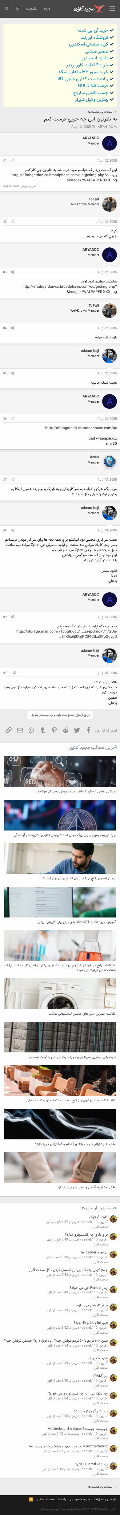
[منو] (112, 9)
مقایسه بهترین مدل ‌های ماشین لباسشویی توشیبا (82, 1013)
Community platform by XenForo (78, 1510)
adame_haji (90, 351)
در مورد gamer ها (94, 1252)
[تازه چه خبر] (17, 9)
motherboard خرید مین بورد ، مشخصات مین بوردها (68, 1446)
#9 (5, 617)
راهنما (62, 1499)
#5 (5, 373)
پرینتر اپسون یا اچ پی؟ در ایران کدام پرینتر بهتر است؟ (79, 878)
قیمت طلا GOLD (93, 85)
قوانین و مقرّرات (105, 1499)
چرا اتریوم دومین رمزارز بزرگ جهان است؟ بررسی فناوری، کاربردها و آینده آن (65, 835)
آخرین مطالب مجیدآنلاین (93, 748)
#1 (5, 161)
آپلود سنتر (109, 571)
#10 (6, 673)
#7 (5, 480)
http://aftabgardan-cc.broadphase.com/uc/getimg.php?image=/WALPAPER (59, 177)
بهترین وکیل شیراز (91, 99)
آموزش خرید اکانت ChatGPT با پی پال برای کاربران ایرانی (77, 922)
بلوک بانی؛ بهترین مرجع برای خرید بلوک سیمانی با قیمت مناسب (72, 1057)
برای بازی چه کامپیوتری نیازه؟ (86, 1234)
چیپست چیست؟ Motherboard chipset (77, 1429)
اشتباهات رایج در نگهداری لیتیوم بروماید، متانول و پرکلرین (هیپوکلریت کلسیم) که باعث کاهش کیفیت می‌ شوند (60, 968)
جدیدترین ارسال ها (98, 1208)
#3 (5, 272)
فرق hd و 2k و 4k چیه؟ (91, 1323)
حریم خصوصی (80, 1499)
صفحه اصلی (45, 1499)
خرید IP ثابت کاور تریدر (87, 65)
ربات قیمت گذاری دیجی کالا (82, 79)
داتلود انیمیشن (95, 58)
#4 (5, 328)
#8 (5, 530)
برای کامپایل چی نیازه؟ (92, 1305)
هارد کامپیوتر (98, 1358)
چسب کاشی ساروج (90, 93)
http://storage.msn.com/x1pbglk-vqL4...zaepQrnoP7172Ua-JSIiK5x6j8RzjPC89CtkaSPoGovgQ (66, 634)
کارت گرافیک (98, 1217)
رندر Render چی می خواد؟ (89, 1288)
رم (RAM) (100, 1376)
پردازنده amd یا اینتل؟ (91, 1464)
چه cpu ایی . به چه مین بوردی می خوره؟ (78, 1393)
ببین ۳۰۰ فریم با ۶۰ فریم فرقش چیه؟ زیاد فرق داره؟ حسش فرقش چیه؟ (56, 1340)
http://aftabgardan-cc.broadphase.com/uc (81, 428)
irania (94, 457)
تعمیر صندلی (96, 51)
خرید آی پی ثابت (93, 30)
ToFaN (94, 199)
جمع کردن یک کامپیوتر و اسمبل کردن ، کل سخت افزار (68, 1270)
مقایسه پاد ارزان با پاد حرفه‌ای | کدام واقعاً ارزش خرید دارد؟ (75, 1144)
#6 (5, 419)
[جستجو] (6, 9)
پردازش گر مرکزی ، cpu (91, 1411)
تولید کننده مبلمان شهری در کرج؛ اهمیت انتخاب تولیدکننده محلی (71, 1100)
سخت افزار (100, 1226)
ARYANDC (105, 127)
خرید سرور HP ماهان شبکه (83, 72)
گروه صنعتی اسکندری (88, 44)
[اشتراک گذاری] (12, 161)
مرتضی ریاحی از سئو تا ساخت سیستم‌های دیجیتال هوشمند (76, 791)
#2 (5, 222)
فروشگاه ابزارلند (94, 37)
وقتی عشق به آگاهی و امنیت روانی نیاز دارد (87, 1187)
